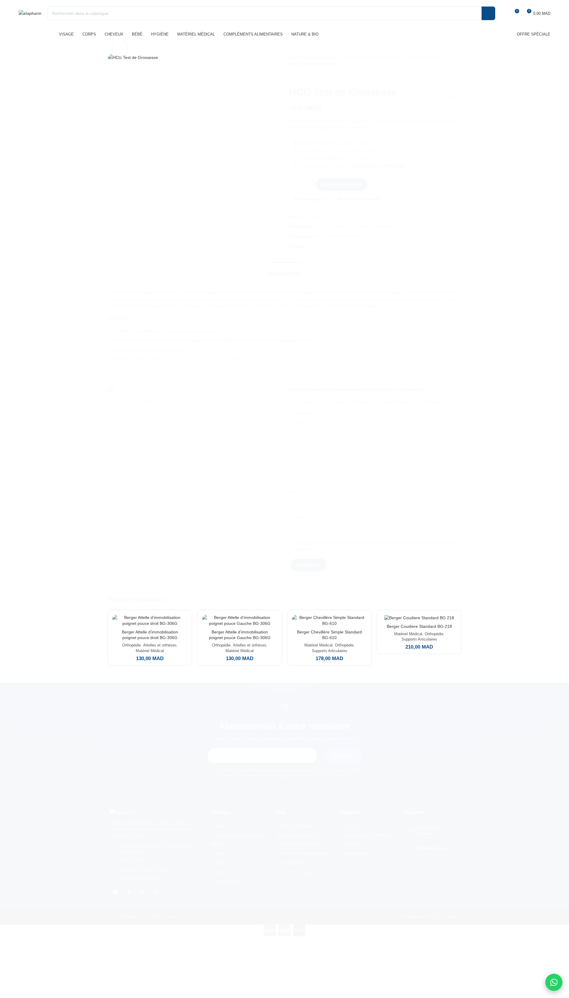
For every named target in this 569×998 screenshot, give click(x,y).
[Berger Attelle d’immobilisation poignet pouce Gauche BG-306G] (239, 620)
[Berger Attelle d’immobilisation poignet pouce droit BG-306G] (149, 620)
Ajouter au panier (342, 184)
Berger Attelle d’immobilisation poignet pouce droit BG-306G (150, 635)
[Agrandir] (119, 48)
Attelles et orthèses (160, 645)
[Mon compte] (503, 13)
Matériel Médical (150, 651)
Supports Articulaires (329, 651)
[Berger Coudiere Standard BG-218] (419, 618)
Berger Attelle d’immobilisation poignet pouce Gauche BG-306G (240, 635)
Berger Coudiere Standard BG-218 (419, 626)
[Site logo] (30, 13)
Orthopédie (131, 645)
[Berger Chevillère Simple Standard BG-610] (329, 620)
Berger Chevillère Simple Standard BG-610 (329, 635)
